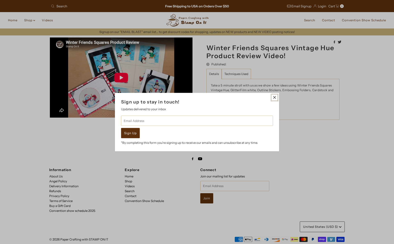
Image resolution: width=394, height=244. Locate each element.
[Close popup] (274, 97)
